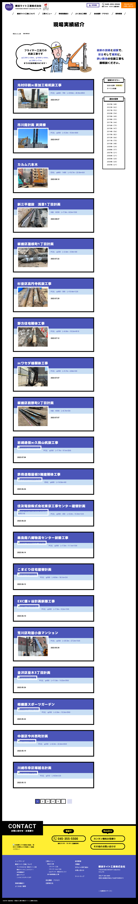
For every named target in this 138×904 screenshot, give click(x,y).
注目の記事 (111, 85)
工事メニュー (47, 14)
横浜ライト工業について (26, 14)
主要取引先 (49, 883)
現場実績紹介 (63, 14)
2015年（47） (112, 128)
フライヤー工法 (53, 867)
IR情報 (77, 864)
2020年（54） (112, 113)
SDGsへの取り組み (81, 867)
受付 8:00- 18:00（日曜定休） (111, 5)
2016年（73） (112, 125)
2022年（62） (112, 107)
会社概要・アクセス (101, 14)
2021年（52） (112, 110)
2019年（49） (112, 116)
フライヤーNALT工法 (55, 869)
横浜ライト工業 (17, 33)
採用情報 (118, 14)
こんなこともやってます (24, 877)
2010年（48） (112, 144)
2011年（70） (112, 141)
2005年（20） (112, 159)
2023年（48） (112, 104)
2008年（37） (112, 150)
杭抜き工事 (50, 864)
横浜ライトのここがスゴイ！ (25, 870)
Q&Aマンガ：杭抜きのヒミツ (57, 872)
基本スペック (21, 875)
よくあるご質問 (81, 14)
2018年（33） (112, 119)
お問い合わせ (79, 870)
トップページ (19, 861)
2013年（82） (112, 134)
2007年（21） (112, 153)
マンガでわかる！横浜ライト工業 (27, 867)
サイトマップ (79, 876)
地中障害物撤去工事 (53, 874)
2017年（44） (112, 122)
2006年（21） (112, 156)
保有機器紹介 (21, 872)
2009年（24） (112, 147)
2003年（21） (112, 165)
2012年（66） (112, 137)
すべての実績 (111, 88)
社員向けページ (105, 891)
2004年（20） (112, 162)
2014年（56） (112, 131)
